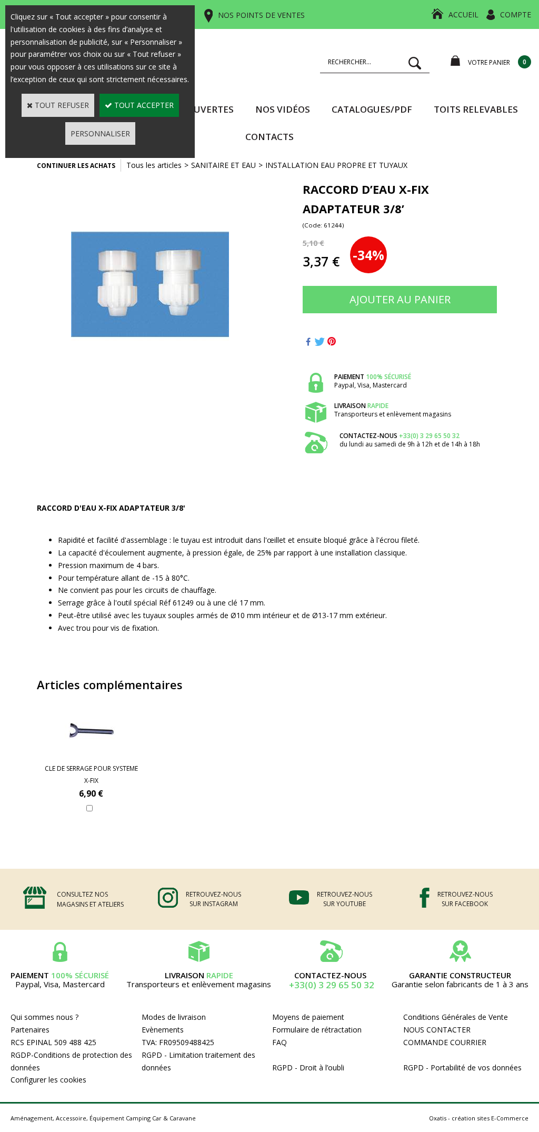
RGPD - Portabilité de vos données (462, 1068)
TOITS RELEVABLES (476, 109)
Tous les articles (154, 165)
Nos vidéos (282, 109)
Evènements (163, 1030)
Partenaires (30, 1030)
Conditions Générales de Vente (455, 1017)
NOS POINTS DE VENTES (261, 15)
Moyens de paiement (308, 1017)
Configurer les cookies (48, 1080)
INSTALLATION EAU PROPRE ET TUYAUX (336, 165)
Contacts (269, 137)
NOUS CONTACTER (437, 1030)
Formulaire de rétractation (317, 1030)
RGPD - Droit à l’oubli (308, 1068)
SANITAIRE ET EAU (223, 165)
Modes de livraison (174, 1017)
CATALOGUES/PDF (372, 109)
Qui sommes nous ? (44, 1017)
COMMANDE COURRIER (444, 1042)
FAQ (279, 1042)
